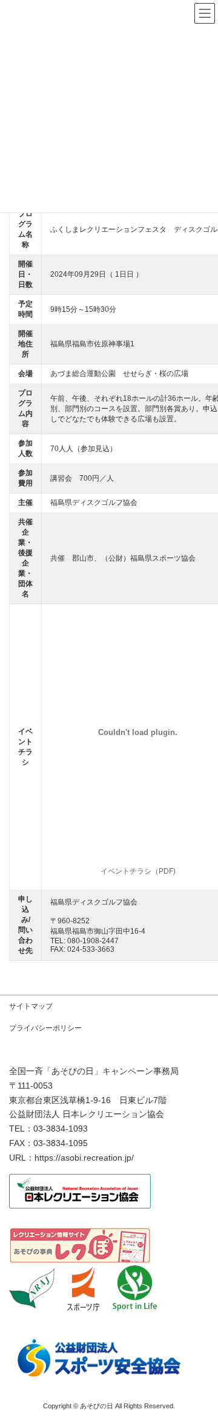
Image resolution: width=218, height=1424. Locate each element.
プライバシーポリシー (45, 1028)
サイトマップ (31, 1006)
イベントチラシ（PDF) (138, 871)
